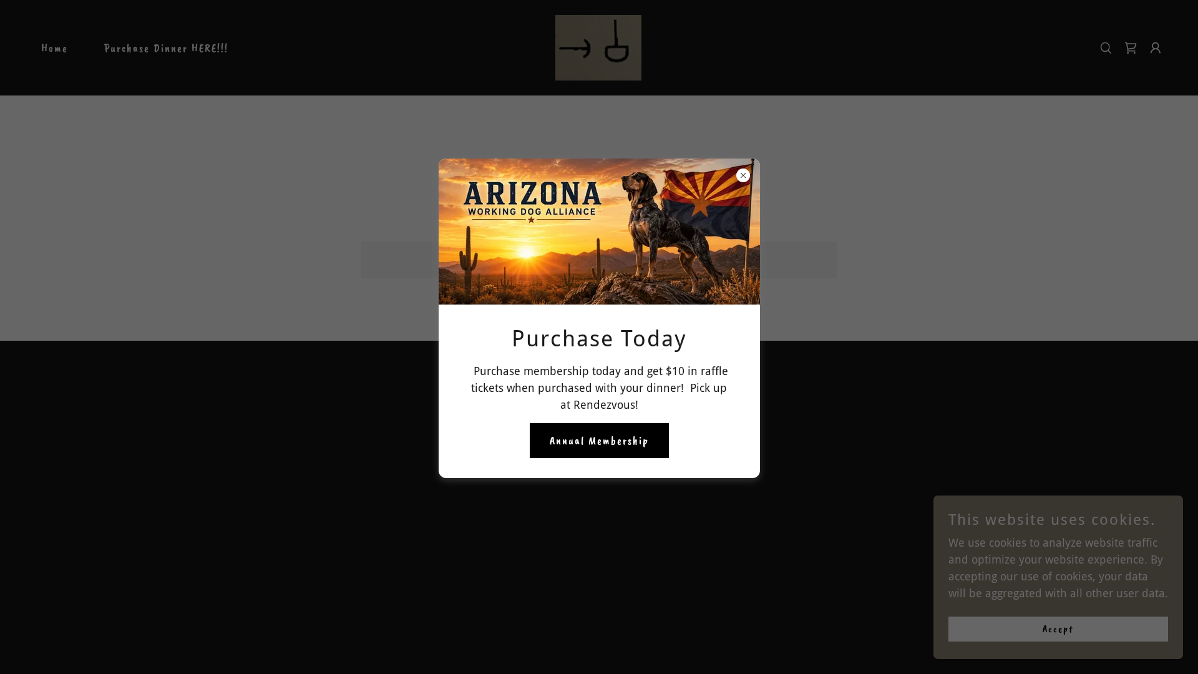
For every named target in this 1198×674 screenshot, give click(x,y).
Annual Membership (599, 440)
